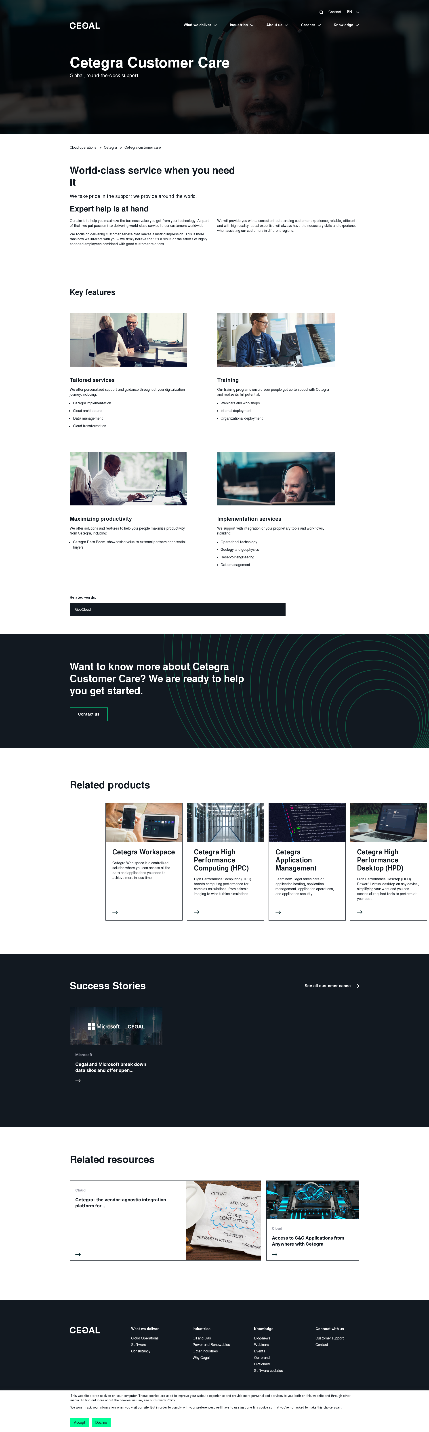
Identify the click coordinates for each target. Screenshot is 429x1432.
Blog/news (262, 1338)
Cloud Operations (145, 1338)
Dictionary (262, 1364)
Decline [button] (101, 1422)
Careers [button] (308, 25)
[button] (321, 12)
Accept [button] (79, 1422)
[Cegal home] (85, 25)
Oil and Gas (202, 1338)
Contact (334, 12)
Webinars (261, 1344)
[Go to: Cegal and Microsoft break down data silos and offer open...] (116, 1047)
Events (259, 1351)
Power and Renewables (211, 1344)
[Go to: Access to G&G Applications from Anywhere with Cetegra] (313, 1220)
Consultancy (140, 1351)
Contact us (89, 714)
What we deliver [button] (197, 25)
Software (138, 1344)
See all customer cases (328, 986)
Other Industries (205, 1351)
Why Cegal (201, 1357)
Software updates (268, 1370)
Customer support (329, 1338)
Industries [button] (239, 25)
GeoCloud (83, 609)
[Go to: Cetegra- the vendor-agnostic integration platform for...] (165, 1220)
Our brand (262, 1357)
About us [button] (274, 25)
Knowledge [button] (343, 25)
